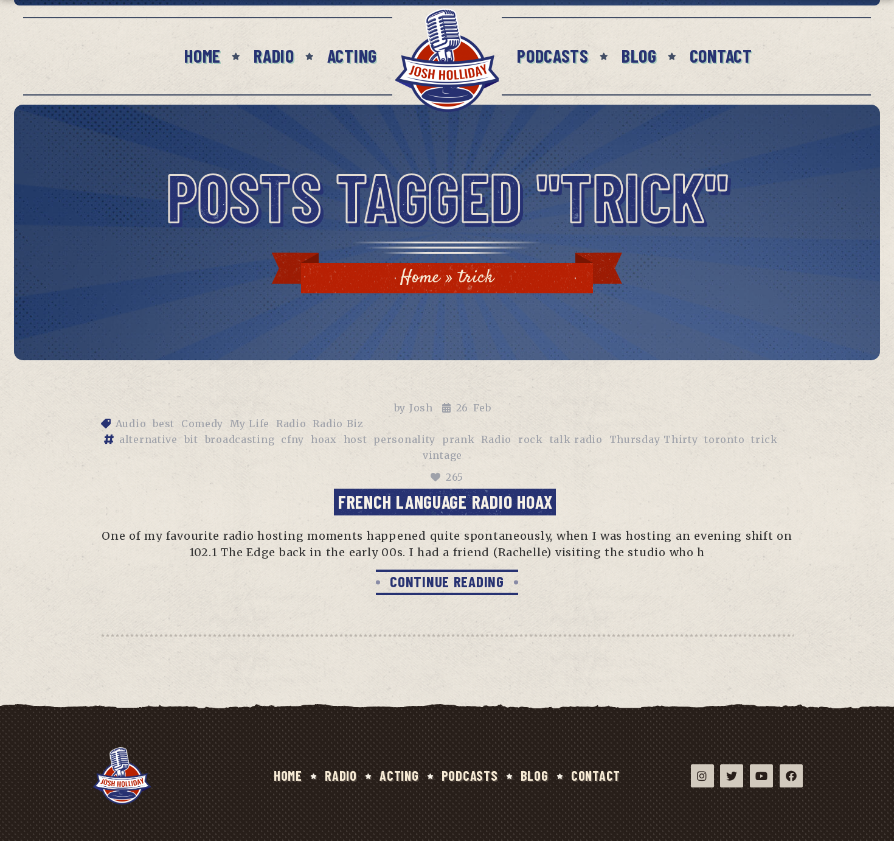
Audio (131, 423)
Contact (721, 55)
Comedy (202, 423)
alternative (148, 439)
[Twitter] (731, 775)
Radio (274, 55)
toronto (724, 439)
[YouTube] (761, 775)
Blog (639, 55)
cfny (292, 439)
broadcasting (240, 439)
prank (458, 439)
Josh (421, 408)
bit (191, 439)
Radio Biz (338, 423)
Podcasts (553, 55)
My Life (249, 423)
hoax (324, 439)
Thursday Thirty (653, 439)
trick (764, 439)
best (164, 423)
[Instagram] (702, 775)
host (355, 439)
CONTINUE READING (447, 581)
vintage (442, 455)
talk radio (576, 439)
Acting (352, 55)
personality (404, 439)
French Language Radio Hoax (445, 501)
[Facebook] (791, 775)
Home (202, 55)
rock (530, 439)
